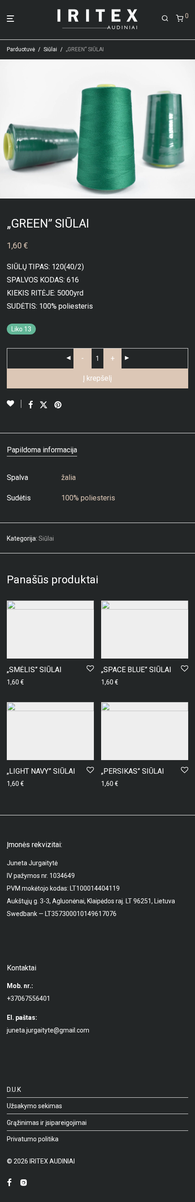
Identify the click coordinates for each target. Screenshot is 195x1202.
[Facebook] (9, 1182)
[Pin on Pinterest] (58, 405)
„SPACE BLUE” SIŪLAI (136, 669)
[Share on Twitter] (43, 405)
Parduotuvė (21, 49)
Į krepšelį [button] (16, 682)
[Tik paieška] (165, 18)
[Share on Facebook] (30, 405)
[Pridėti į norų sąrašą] (14, 404)
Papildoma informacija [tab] (42, 450)
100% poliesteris (88, 498)
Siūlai (50, 49)
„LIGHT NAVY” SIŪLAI (41, 771)
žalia (68, 477)
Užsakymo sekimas (34, 1106)
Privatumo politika (32, 1139)
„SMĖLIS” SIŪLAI (34, 669)
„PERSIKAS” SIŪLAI (132, 771)
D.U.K (14, 1089)
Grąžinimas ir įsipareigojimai (47, 1122)
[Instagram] (24, 1182)
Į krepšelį (97, 378)
